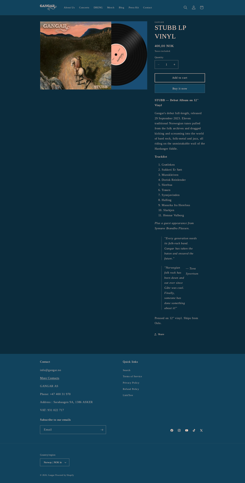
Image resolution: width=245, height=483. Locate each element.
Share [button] (161, 334)
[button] (186, 7)
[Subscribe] (102, 430)
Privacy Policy (131, 382)
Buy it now (179, 88)
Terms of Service (132, 376)
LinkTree (128, 395)
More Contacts (49, 378)
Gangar (51, 475)
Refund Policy (131, 388)
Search (126, 370)
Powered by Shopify (64, 475)
